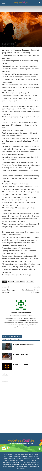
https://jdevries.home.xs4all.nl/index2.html (21, 315)
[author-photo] (21, 310)
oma (28, 281)
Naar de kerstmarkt (21, 354)
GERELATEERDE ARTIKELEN (12, 336)
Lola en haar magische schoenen (9, 291)
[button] (3, 3)
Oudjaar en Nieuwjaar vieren (24, 345)
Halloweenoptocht (20, 364)
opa (32, 281)
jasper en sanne (20, 281)
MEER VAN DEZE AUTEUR (11, 339)
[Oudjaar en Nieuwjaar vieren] (7, 346)
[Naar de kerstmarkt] (7, 356)
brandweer (11, 281)
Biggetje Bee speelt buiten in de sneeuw (31, 291)
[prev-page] (3, 374)
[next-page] (6, 374)
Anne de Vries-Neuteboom (21, 313)
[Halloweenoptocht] (7, 366)
